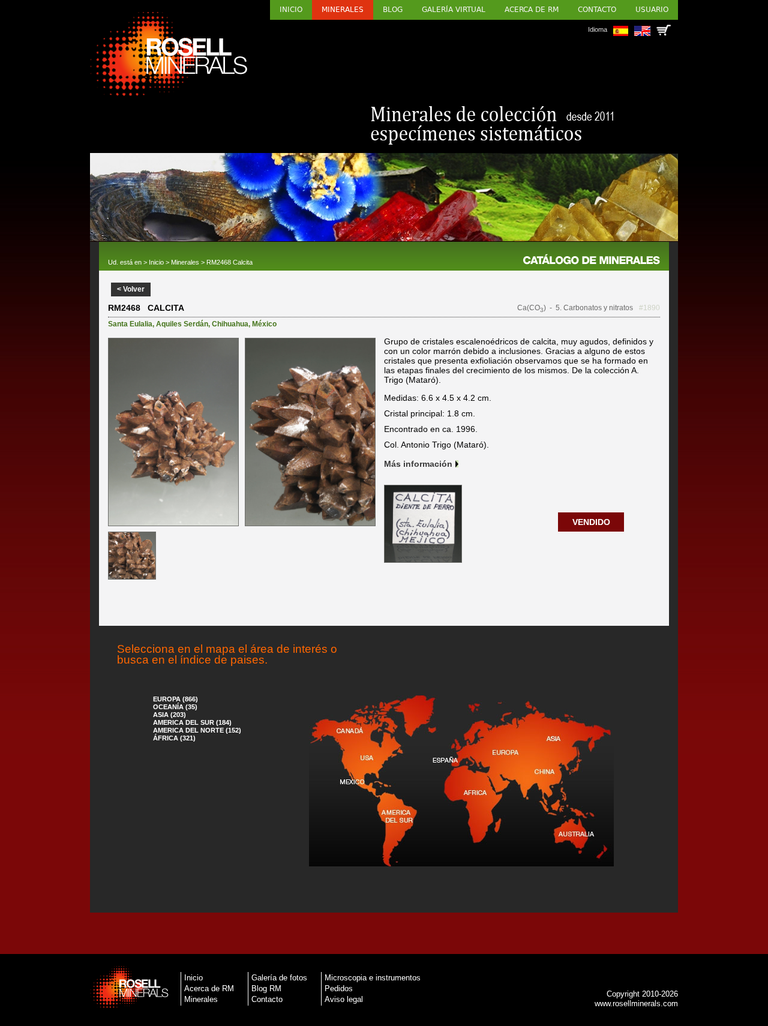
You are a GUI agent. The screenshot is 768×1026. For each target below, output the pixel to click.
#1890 (649, 308)
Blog (393, 9)
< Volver (131, 289)
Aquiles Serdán (182, 324)
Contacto (597, 9)
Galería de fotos (279, 977)
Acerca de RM (532, 9)
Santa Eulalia (130, 324)
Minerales (343, 9)
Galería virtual (453, 9)
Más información (418, 464)
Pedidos (339, 988)
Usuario (651, 9)
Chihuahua (230, 324)
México (264, 324)
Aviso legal (344, 999)
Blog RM (266, 988)
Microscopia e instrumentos (373, 977)
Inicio (291, 9)
